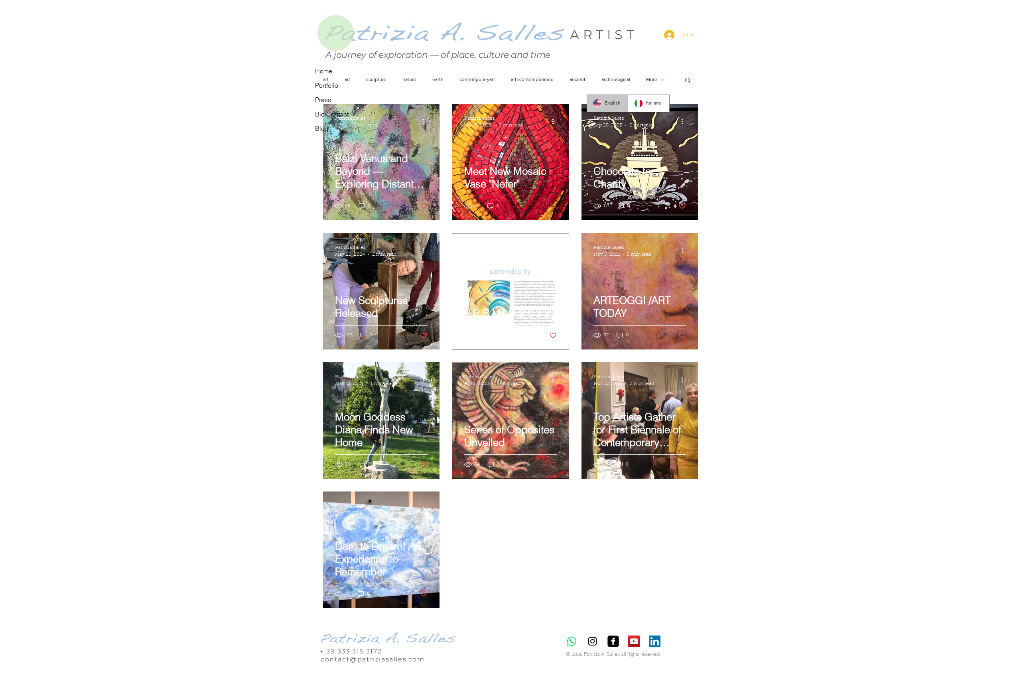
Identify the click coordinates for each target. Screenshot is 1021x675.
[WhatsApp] (572, 641)
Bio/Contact (332, 114)
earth (437, 79)
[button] (688, 81)
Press (323, 100)
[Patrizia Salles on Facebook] (613, 641)
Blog (322, 128)
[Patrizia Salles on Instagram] (592, 641)
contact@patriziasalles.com (373, 659)
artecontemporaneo (532, 79)
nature (409, 79)
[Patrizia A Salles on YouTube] (634, 641)
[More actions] (426, 121)
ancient (577, 79)
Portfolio (326, 85)
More (651, 79)
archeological (615, 79)
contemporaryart (477, 79)
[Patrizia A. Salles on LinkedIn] (654, 641)
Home (323, 71)
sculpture (376, 79)
